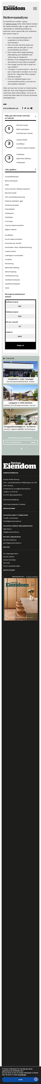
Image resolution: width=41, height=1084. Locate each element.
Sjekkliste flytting (23, 158)
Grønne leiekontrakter (25, 148)
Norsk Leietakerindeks (11, 566)
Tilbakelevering (11, 276)
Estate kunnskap (9, 560)
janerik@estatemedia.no (12, 543)
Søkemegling (10, 272)
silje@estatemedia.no (11, 532)
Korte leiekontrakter (13, 239)
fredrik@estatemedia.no (12, 521)
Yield (7, 288)
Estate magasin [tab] (32, 576)
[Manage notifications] (36, 1079)
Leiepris (9, 332)
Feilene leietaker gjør (14, 201)
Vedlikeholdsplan (12, 280)
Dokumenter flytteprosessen (17, 189)
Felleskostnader (12, 205)
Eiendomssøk (22, 125)
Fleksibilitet (10, 209)
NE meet (6, 563)
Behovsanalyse (22, 129)
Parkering (9, 264)
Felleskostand (12, 312)
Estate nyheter (8, 557)
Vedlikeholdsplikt (12, 284)
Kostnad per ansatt (24, 133)
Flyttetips (20, 154)
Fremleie (9, 221)
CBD (7, 185)
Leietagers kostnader (14, 255)
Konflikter (20, 144)
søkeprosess (11, 24)
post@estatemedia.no (22, 489)
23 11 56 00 (14, 492)
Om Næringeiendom (10, 553)
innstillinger (22, 1075)
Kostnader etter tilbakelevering (18, 247)
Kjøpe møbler (11, 229)
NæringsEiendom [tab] (18, 576)
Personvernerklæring (11, 499)
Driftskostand (12, 302)
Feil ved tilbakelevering (15, 197)
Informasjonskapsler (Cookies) (14, 504)
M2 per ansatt (12, 322)
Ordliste (8, 259)
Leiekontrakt (21, 140)
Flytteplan (20, 162)
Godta (20, 1080)
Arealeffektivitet (11, 177)
